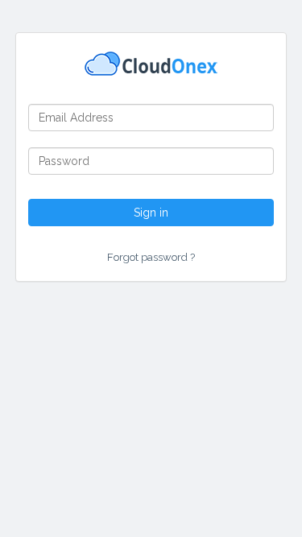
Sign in (151, 212)
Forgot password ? (151, 257)
